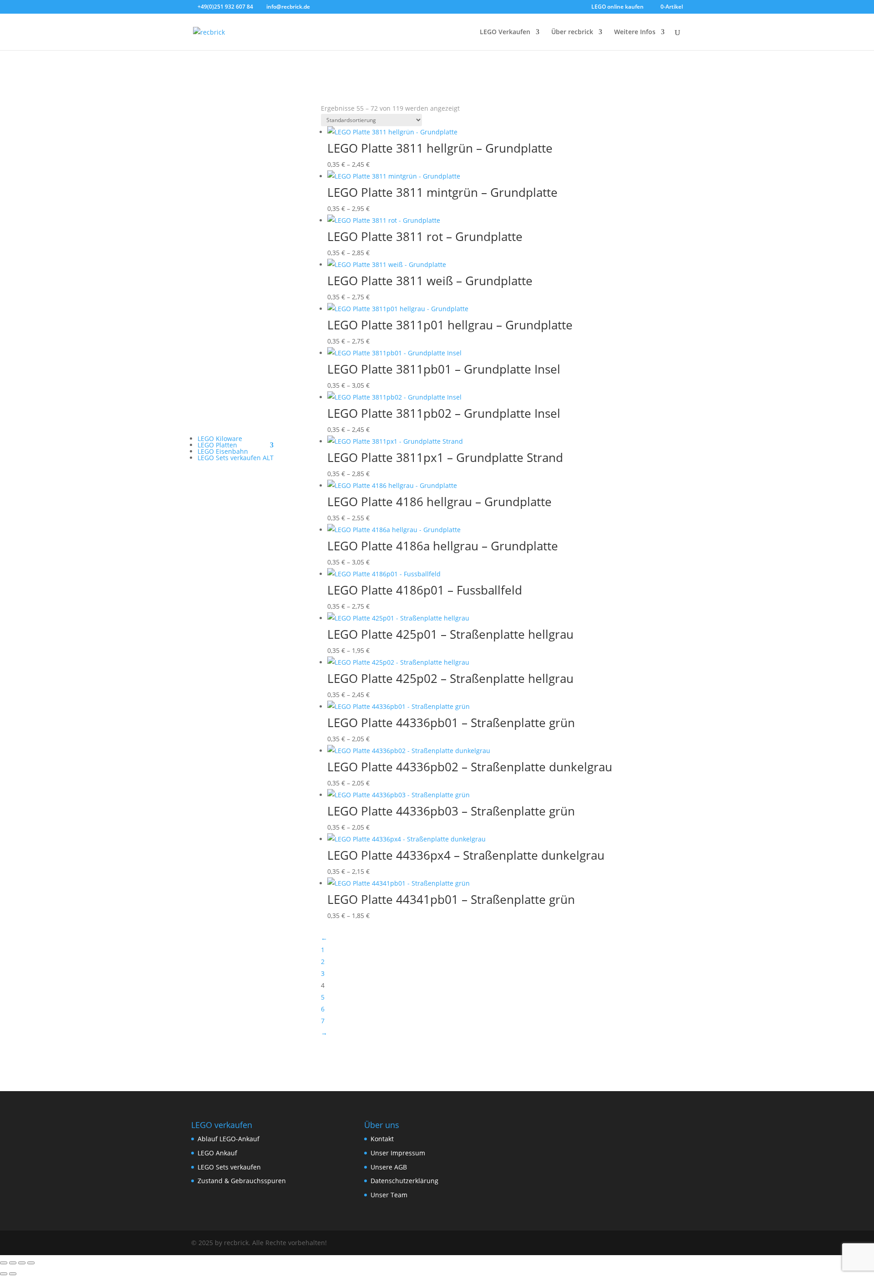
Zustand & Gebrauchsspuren (242, 1180)
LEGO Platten (217, 445)
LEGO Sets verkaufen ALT (236, 457)
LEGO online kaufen (617, 7)
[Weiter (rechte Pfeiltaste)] (12, 1273)
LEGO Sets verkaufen (229, 1167)
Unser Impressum (398, 1153)
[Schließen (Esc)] (31, 1263)
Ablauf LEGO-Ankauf (228, 1138)
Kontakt (382, 1138)
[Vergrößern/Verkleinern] (3, 1263)
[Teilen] (21, 1263)
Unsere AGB (389, 1167)
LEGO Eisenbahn (223, 451)
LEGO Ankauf (217, 1153)
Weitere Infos (635, 32)
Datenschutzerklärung (404, 1180)
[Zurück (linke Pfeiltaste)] (3, 1273)
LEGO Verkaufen (505, 32)
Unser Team (389, 1194)
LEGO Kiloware (220, 438)
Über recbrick (572, 32)
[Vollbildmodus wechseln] (12, 1263)
